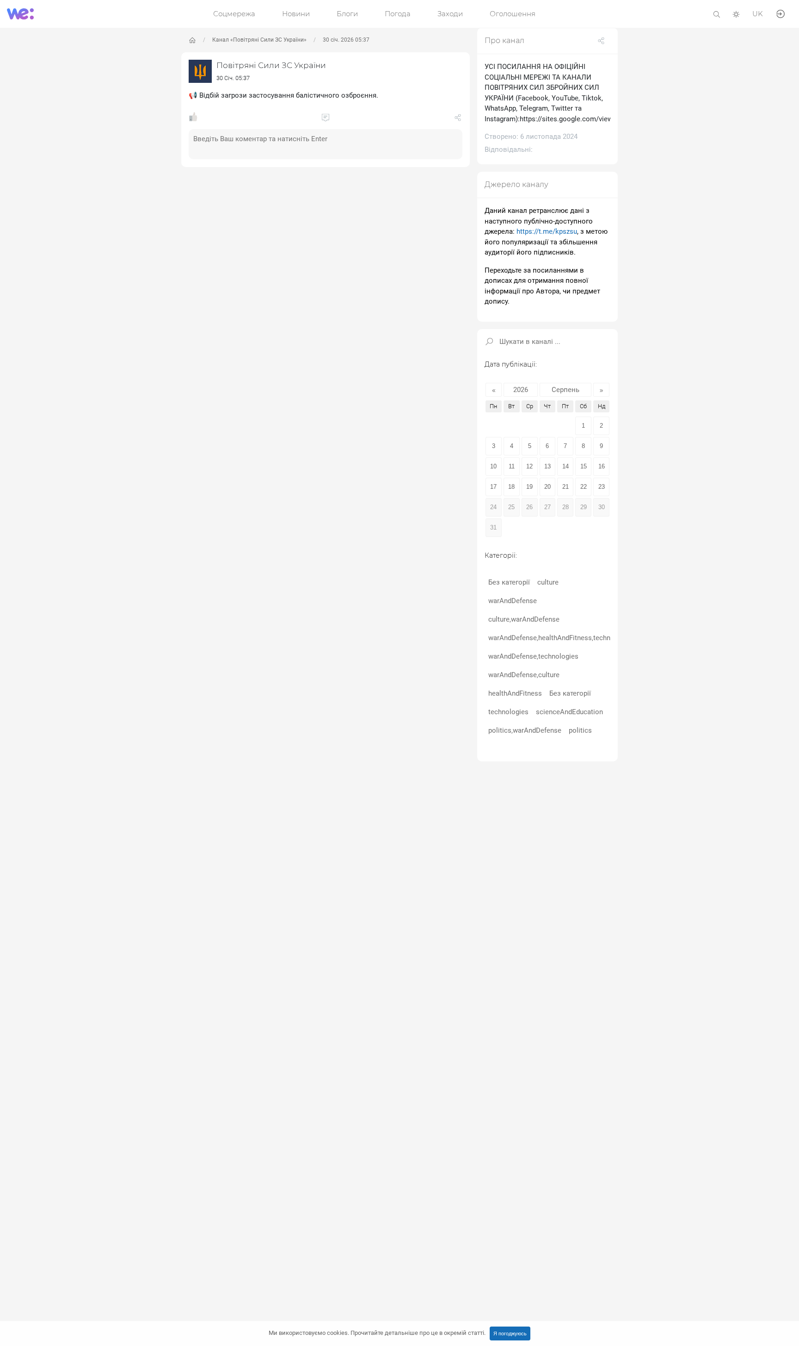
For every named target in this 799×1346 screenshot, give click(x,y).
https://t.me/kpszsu (546, 231)
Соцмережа (234, 13)
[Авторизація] (780, 13)
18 (511, 486)
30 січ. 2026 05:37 (346, 40)
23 (601, 486)
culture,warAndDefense (523, 619)
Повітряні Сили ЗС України (271, 65)
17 (493, 486)
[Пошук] (716, 13)
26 (529, 507)
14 (565, 466)
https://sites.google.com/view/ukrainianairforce (594, 119)
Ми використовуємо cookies (377, 1332)
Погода (398, 13)
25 (511, 507)
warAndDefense (512, 601)
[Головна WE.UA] (192, 40)
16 (601, 466)
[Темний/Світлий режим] (736, 13)
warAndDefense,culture (523, 675)
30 (601, 507)
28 (565, 507)
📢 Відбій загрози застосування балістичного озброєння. (283, 95)
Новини (296, 13)
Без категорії (509, 582)
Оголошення (512, 13)
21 (565, 486)
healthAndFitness (515, 693)
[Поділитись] (457, 119)
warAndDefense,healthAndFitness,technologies (560, 638)
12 (529, 466)
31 (493, 527)
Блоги (347, 13)
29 (583, 507)
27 (547, 507)
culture (548, 582)
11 (512, 466)
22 (583, 486)
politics (580, 730)
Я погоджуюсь (510, 1333)
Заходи (450, 13)
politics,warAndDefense (524, 730)
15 (583, 466)
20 (547, 486)
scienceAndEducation (569, 712)
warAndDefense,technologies (533, 656)
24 (493, 507)
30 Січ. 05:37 (233, 78)
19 (529, 486)
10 (493, 466)
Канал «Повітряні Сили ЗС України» (259, 40)
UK (757, 13)
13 (547, 466)
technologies (508, 712)
